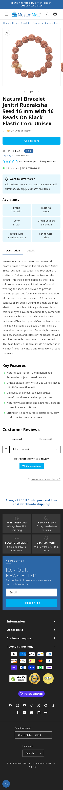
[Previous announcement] (6, 4)
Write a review (31, 466)
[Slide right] (39, 92)
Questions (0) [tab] (46, 439)
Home (6, 23)
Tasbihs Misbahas (42, 23)
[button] (6, 14)
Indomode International (44, 763)
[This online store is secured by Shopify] (18, 681)
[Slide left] (24, 92)
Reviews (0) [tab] (17, 439)
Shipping (7, 155)
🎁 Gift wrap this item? (19, 130)
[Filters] (6, 449)
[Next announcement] (56, 4)
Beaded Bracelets (21, 23)
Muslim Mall (21, 763)
